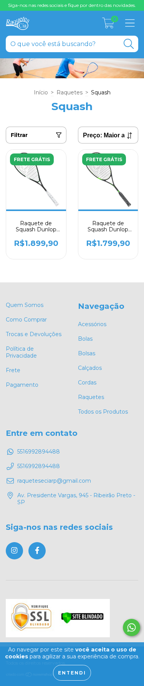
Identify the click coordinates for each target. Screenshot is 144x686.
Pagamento (22, 384)
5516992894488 (38, 451)
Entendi (72, 673)
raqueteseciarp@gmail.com (54, 480)
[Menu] (130, 23)
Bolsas (86, 353)
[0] (108, 25)
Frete (13, 370)
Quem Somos (24, 305)
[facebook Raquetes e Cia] (37, 550)
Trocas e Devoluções (33, 334)
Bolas (85, 338)
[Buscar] (128, 44)
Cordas (87, 382)
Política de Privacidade (21, 352)
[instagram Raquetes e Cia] (14, 550)
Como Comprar (26, 319)
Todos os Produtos (103, 411)
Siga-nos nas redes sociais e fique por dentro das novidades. (72, 5)
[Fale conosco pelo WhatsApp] (131, 627)
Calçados (90, 367)
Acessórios (92, 324)
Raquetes (69, 92)
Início (41, 92)
